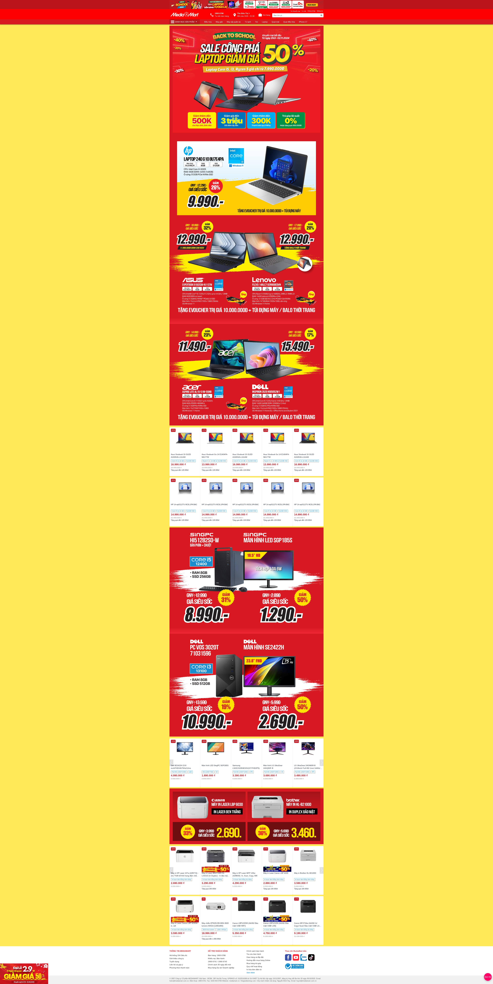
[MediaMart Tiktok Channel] (311, 957)
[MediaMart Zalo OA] (303, 957)
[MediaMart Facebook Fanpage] (288, 957)
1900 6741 (212, 961)
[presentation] (171, 763)
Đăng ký (320, 11)
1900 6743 (222, 961)
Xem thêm (250, 973)
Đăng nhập (311, 11)
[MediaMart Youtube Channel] (296, 957)
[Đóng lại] (46, 966)
